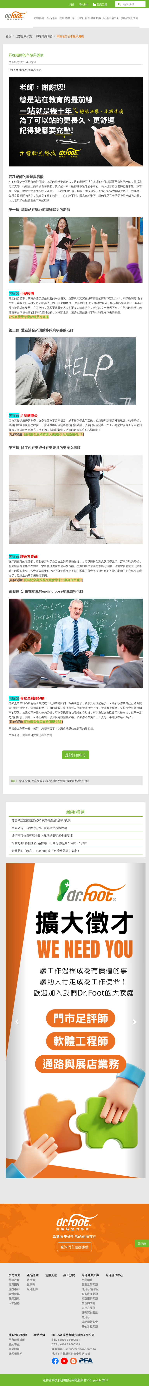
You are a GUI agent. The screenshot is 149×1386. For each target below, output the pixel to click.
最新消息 (14, 1298)
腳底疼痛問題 (44, 36)
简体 (72, 4)
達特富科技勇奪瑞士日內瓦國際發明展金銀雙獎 (42, 835)
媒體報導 (14, 1294)
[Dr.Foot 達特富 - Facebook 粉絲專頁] (55, 1361)
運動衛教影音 (90, 1322)
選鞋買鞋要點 (90, 1312)
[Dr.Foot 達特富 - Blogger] (73, 1361)
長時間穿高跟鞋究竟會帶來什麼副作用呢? (53, 580)
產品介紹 (51, 18)
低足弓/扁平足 (90, 1289)
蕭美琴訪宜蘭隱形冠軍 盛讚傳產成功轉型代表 (41, 820)
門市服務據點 (17, 1339)
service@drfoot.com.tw (80, 1349)
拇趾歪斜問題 (90, 1298)
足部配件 (32, 1289)
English (83, 4)
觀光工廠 (101, 4)
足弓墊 (31, 1280)
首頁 (8, 36)
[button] (16, 1020)
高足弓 (86, 1317)
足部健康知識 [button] (93, 18)
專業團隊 (14, 1284)
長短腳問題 (88, 1303)
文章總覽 (87, 1280)
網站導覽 (39, 1335)
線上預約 (77, 18)
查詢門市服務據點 (74, 1246)
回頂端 (142, 1243)
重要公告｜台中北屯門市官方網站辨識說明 (39, 828)
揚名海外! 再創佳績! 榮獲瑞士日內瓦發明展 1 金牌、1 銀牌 (49, 843)
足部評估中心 (111, 18)
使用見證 (64, 18)
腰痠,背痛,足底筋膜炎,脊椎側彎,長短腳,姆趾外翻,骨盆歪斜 (54, 781)
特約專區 (14, 1344)
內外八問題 (88, 1308)
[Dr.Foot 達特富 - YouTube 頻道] (64, 1361)
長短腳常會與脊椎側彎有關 (42, 721)
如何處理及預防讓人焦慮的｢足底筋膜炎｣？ (53, 434)
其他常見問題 (90, 1326)
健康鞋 (31, 1284)
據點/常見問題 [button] (129, 18)
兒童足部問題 (90, 1284)
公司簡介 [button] (39, 18)
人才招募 (14, 1303)
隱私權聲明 (15, 1353)
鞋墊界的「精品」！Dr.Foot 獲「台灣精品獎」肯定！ (46, 850)
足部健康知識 (24, 36)
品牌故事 (14, 1280)
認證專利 (14, 1289)
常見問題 (14, 1349)
